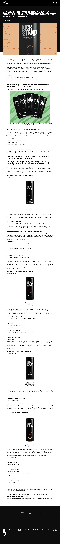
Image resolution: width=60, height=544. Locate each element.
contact (42, 2)
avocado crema (13, 475)
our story (20, 2)
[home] (5, 3)
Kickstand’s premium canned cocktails (43, 63)
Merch (27, 529)
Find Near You (27, 2)
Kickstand (30, 210)
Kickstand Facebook (30, 124)
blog (41, 529)
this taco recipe (11, 455)
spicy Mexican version (48, 235)
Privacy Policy (54, 541)
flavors (14, 2)
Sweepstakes (35, 2)
